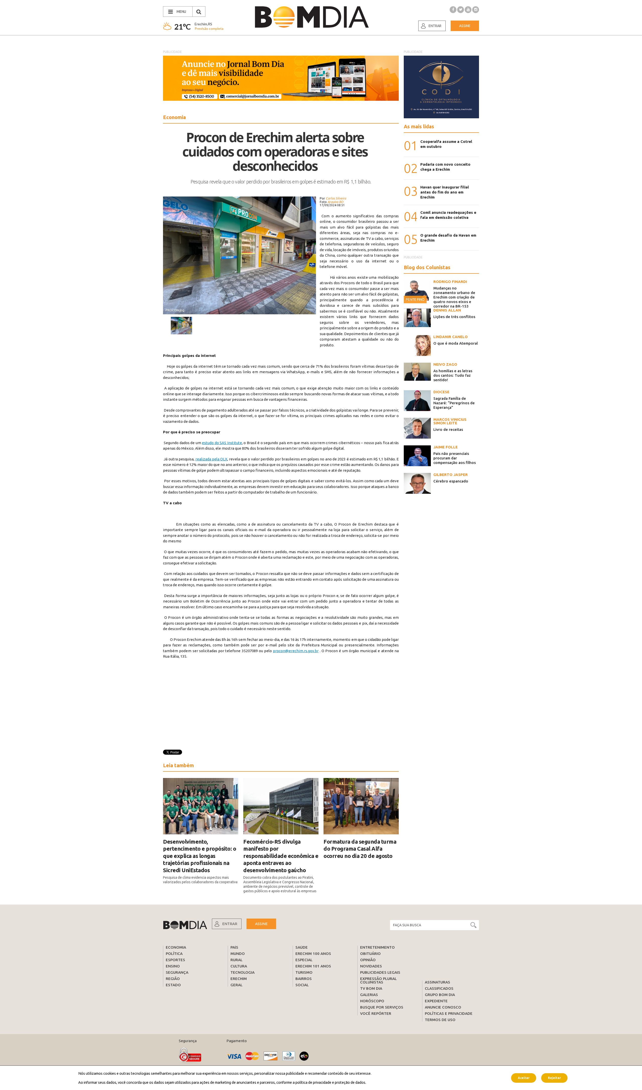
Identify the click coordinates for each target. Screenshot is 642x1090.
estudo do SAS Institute (222, 443)
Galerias (369, 995)
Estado (173, 985)
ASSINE (261, 924)
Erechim (238, 978)
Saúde (301, 947)
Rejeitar (554, 1077)
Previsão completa (209, 28)
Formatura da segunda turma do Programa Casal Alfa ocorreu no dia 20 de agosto (360, 848)
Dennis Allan (447, 310)
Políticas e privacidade (448, 1013)
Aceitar (523, 1077)
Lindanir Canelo (450, 337)
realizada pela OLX (211, 459)
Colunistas (371, 982)
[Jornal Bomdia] (312, 17)
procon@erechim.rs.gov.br (295, 651)
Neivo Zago (445, 364)
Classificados (439, 988)
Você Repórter (375, 1013)
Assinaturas (437, 982)
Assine (464, 26)
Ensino (173, 966)
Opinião (368, 960)
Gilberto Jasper (450, 474)
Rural (236, 960)
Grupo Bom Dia (440, 995)
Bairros (303, 978)
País (234, 947)
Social (302, 985)
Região (173, 978)
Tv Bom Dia (371, 988)
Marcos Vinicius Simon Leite (449, 421)
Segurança (177, 972)
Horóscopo (372, 1001)
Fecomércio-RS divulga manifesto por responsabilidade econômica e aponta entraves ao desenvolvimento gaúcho (280, 855)
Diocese (441, 392)
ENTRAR (229, 924)
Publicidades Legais (380, 972)
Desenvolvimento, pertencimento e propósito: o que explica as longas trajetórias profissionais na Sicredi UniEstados (199, 855)
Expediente (436, 1001)
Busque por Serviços (381, 1007)
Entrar (435, 26)
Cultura (238, 966)
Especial (303, 960)
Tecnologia (242, 972)
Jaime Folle (445, 447)
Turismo (303, 972)
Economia (176, 947)
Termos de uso (440, 1020)
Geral (236, 985)
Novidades (371, 966)
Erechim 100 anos (313, 953)
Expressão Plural (378, 978)
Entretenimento (377, 947)
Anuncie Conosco (443, 1007)
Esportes (175, 960)
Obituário (370, 953)
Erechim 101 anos (313, 966)
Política (174, 953)
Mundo (237, 953)
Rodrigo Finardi (450, 281)
